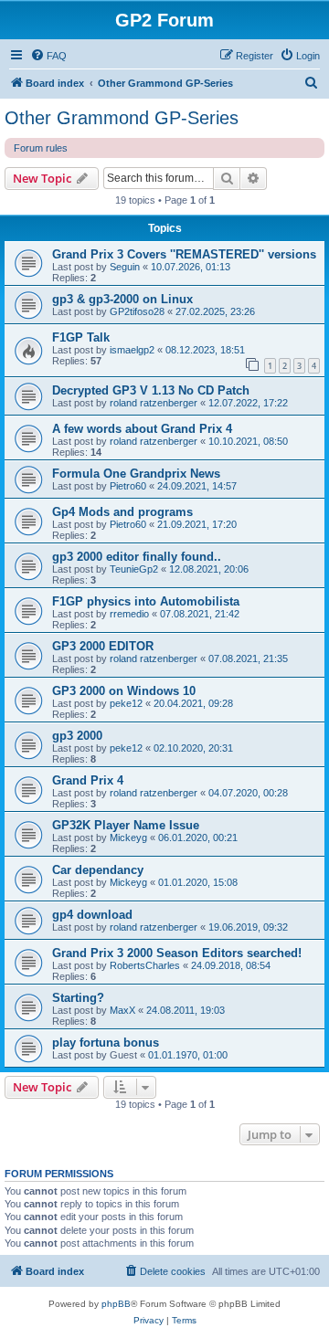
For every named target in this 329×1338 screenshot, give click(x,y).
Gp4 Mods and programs (122, 512)
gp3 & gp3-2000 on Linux (122, 299)
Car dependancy (97, 870)
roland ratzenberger (153, 402)
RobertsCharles (145, 965)
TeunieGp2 (134, 569)
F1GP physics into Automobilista (145, 601)
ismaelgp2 (132, 349)
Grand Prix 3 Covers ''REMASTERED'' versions (184, 254)
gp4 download (92, 915)
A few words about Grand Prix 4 (142, 429)
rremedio (129, 613)
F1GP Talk (81, 337)
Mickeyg (128, 837)
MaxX (122, 1010)
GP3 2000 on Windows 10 (124, 691)
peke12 (126, 703)
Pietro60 (128, 485)
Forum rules (41, 147)
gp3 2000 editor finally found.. (136, 557)
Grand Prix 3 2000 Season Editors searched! (177, 953)
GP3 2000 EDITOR (103, 646)
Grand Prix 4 (87, 780)
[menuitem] (48, 56)
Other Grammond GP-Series (122, 118)
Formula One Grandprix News (136, 473)
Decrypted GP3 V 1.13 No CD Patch (150, 390)
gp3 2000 (77, 736)
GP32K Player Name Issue (125, 825)
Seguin (125, 266)
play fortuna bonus (105, 1042)
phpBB (116, 1304)
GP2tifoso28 (137, 311)
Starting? (78, 998)
